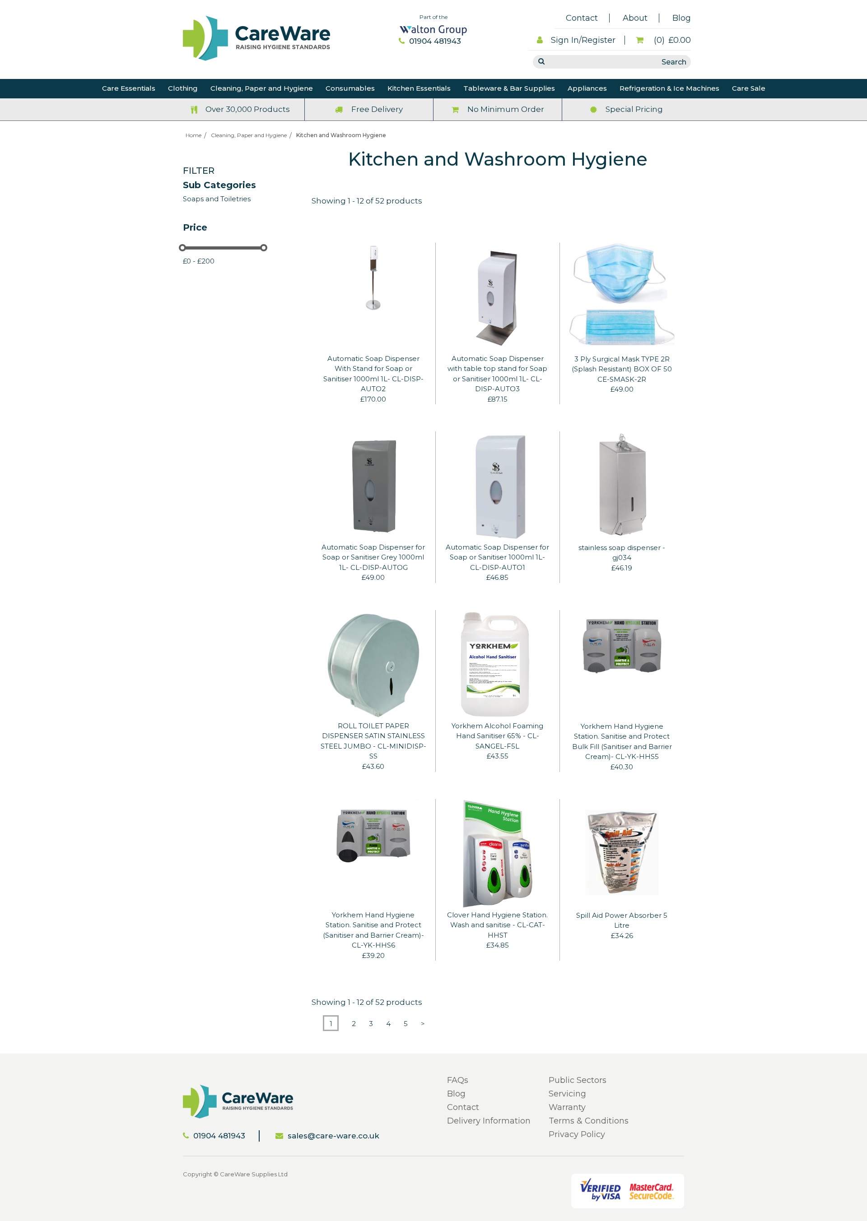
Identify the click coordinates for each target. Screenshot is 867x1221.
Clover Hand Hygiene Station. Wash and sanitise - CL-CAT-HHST (497, 925)
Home (193, 135)
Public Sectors (577, 1080)
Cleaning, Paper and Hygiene (261, 88)
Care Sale (748, 88)
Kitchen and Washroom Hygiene (341, 135)
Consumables (350, 88)
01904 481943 (435, 41)
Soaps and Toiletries (217, 198)
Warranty (567, 1107)
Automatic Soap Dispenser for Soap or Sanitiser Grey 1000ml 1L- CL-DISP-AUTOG (373, 557)
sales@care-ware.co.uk (333, 1135)
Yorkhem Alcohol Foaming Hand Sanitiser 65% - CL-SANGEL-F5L (497, 736)
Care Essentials (128, 88)
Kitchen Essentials (419, 88)
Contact (582, 18)
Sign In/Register (583, 40)
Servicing (567, 1094)
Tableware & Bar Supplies (509, 88)
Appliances (587, 88)
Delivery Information (489, 1121)
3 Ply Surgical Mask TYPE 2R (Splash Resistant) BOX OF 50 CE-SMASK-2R (622, 369)
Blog (681, 18)
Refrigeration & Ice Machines (669, 88)
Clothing (183, 88)
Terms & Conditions (589, 1121)
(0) (671, 40)
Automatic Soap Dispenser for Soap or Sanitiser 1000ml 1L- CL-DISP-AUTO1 (497, 557)
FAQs (457, 1080)
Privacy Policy (577, 1134)
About (635, 18)
